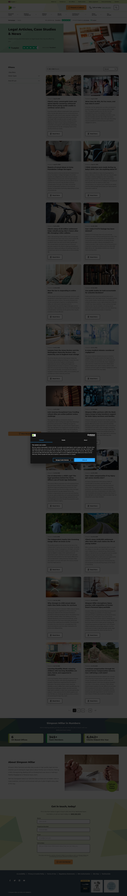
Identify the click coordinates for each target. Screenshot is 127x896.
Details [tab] (63, 440)
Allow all (84, 460)
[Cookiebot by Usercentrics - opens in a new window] (88, 435)
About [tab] (85, 440)
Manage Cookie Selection (62, 460)
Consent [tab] (41, 440)
